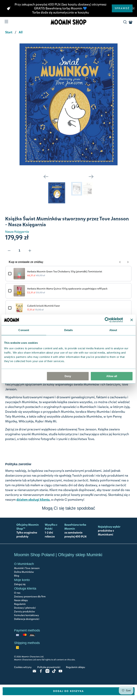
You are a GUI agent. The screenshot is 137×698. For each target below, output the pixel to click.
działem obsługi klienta (33, 500)
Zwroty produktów (24, 611)
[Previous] (46, 176)
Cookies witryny (23, 667)
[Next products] (128, 262)
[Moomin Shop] (68, 22)
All (20, 32)
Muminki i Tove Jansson (27, 568)
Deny (68, 376)
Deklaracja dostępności (26, 619)
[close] (133, 8)
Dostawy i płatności (25, 608)
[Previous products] (120, 262)
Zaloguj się (20, 584)
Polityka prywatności (48, 667)
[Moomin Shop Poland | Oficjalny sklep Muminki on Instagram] (47, 672)
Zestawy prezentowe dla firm (30, 596)
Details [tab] (68, 330)
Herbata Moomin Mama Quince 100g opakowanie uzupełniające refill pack (67, 288)
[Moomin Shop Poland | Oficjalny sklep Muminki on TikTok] (54, 672)
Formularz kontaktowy (26, 615)
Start (8, 32)
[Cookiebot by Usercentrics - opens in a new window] (107, 320)
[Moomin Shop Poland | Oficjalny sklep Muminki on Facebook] (41, 672)
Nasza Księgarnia (17, 232)
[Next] (91, 176)
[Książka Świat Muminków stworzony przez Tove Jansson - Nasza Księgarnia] (68, 104)
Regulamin (20, 604)
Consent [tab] (23, 330)
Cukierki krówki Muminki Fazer (43, 306)
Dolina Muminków (24, 572)
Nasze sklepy (21, 600)
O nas (17, 593)
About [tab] (113, 330)
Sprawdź (122, 8)
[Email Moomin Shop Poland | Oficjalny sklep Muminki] (34, 672)
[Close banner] (131, 320)
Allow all (111, 376)
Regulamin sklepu (75, 667)
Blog (16, 575)
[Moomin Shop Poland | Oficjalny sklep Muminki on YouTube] (60, 672)
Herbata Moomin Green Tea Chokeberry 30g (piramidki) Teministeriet (64, 271)
